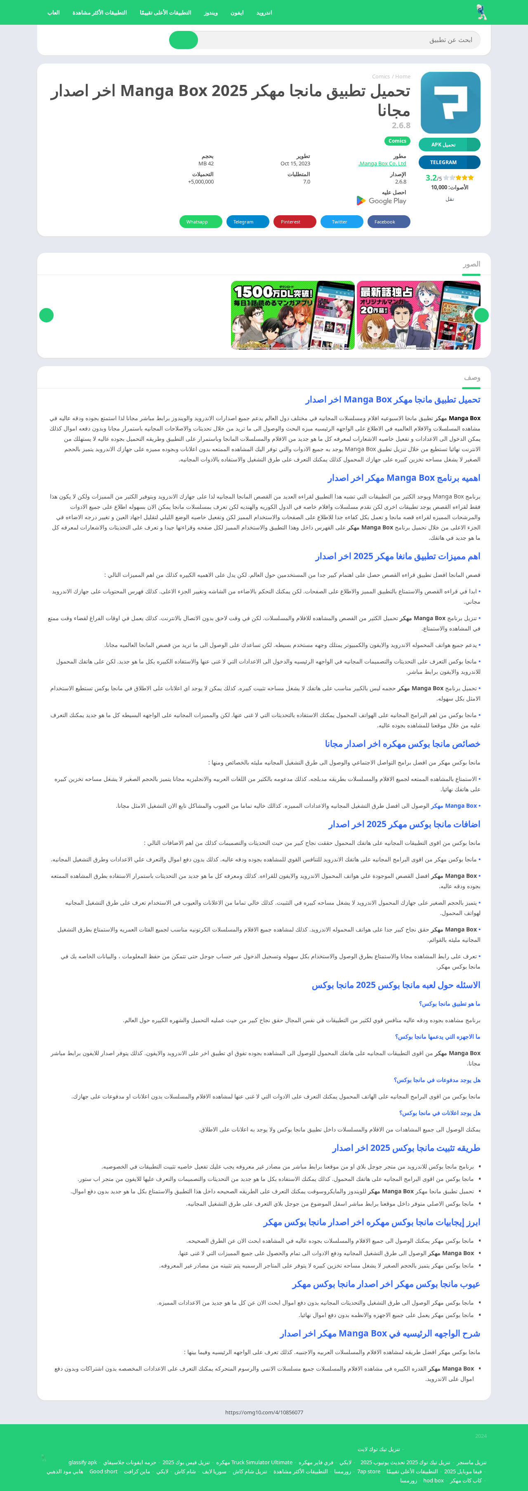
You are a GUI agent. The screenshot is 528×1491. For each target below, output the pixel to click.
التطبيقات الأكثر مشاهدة (100, 12)
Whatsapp (197, 222)
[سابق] (481, 315)
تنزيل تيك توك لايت (379, 1449)
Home (402, 76)
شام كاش (185, 1471)
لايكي (345, 1462)
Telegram (243, 222)
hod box (433, 1480)
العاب (53, 12)
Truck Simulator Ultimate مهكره (254, 1462)
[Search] (183, 40)
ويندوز (211, 12)
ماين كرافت (137, 1471)
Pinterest (290, 222)
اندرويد (264, 12)
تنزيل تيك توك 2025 (428, 1462)
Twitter (339, 222)
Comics (381, 76)
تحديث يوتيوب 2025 (383, 1462)
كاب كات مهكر (466, 1480)
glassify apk (82, 1462)
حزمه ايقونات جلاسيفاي (129, 1462)
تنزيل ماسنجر (472, 1462)
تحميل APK (443, 144)
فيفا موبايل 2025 (463, 1471)
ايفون (237, 12)
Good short (104, 1471)
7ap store (368, 1471)
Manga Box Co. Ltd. (382, 163)
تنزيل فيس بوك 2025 (186, 1462)
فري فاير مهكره (316, 1462)
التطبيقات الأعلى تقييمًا (165, 12)
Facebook (385, 222)
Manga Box (465, 418)
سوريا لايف (214, 1471)
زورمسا (342, 1471)
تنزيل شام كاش (250, 1471)
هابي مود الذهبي (65, 1471)
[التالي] (46, 315)
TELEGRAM (443, 162)
